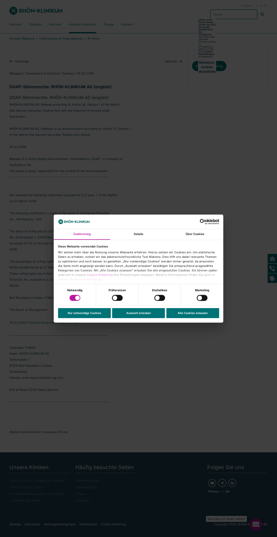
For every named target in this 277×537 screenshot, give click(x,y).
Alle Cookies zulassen (193, 313)
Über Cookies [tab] (195, 234)
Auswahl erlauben (138, 313)
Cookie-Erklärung (100, 275)
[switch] (117, 298)
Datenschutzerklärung (86, 279)
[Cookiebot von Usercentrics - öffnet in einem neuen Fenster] (202, 221)
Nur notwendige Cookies (84, 313)
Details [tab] (138, 234)
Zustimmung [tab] (82, 234)
